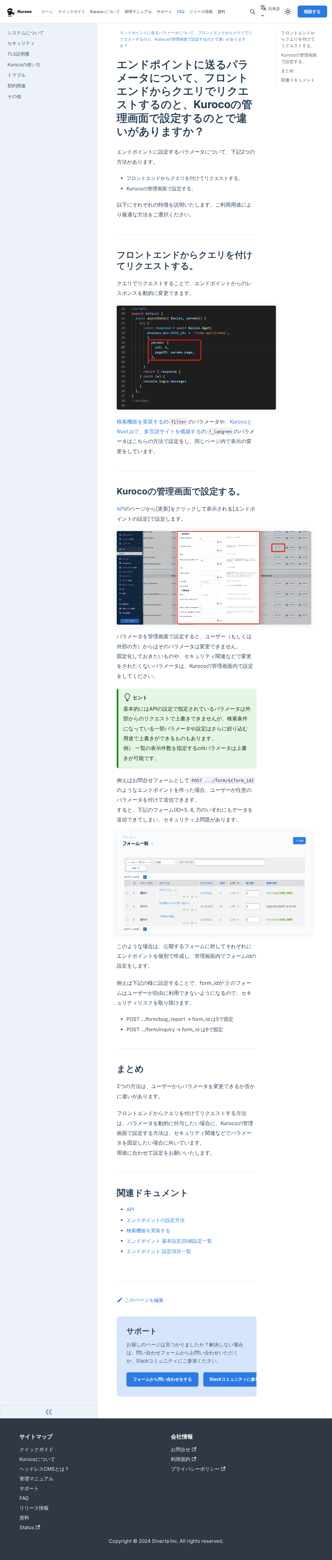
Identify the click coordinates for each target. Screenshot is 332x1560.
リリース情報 (201, 11)
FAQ (180, 11)
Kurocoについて (37, 1459)
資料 (221, 11)
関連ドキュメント (298, 79)
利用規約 (180, 1459)
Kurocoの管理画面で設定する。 (299, 58)
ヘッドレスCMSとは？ (44, 1469)
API (121, 509)
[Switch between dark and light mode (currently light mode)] (288, 12)
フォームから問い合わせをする (162, 1379)
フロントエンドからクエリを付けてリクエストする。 (298, 39)
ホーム (47, 11)
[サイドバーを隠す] (48, 1411)
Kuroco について (105, 11)
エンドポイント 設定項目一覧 (158, 1251)
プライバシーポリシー (195, 1469)
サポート (164, 11)
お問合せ (180, 1449)
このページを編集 (144, 1300)
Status (26, 1527)
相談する (312, 11)
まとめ (287, 70)
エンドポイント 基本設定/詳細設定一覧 (169, 1241)
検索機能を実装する (140, 422)
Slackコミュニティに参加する (238, 1379)
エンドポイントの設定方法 (155, 1220)
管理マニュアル (138, 11)
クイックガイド (71, 11)
